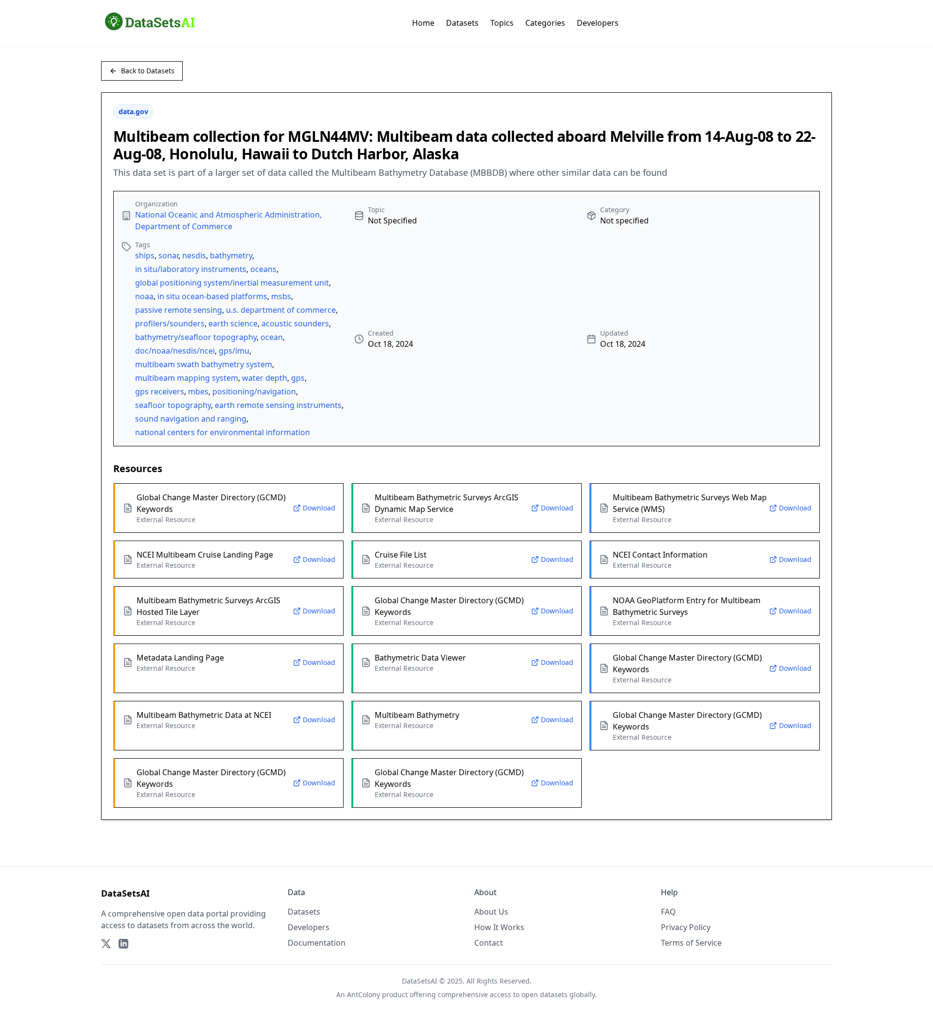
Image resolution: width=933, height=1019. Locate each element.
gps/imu (234, 350)
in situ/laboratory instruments (190, 269)
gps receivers (159, 391)
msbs (281, 296)
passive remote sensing (178, 310)
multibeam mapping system (186, 378)
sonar (168, 255)
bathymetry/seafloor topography (196, 337)
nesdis (194, 255)
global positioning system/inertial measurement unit (232, 282)
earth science (233, 323)
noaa (144, 296)
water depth (264, 378)
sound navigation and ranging (190, 418)
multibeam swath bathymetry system (203, 364)
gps (298, 378)
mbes (198, 391)
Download (319, 507)
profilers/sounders (170, 323)
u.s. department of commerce (281, 310)
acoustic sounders (295, 323)
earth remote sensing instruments (278, 405)
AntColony (363, 994)
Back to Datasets (147, 70)
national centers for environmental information (222, 432)
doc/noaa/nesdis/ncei (175, 350)
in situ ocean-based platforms (212, 296)
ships (145, 255)
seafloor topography (173, 405)
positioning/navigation (254, 391)
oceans (263, 269)
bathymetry (231, 255)
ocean (271, 337)
